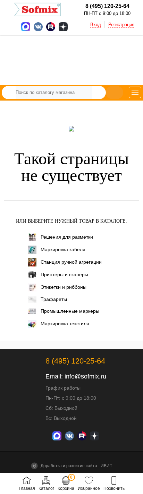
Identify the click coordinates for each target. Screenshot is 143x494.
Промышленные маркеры (70, 311)
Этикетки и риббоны (63, 287)
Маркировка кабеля (63, 249)
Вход (95, 24)
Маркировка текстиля (65, 323)
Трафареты (54, 299)
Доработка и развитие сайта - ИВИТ (76, 465)
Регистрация (121, 24)
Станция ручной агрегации (71, 262)
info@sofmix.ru (85, 376)
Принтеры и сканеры (64, 274)
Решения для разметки (67, 237)
